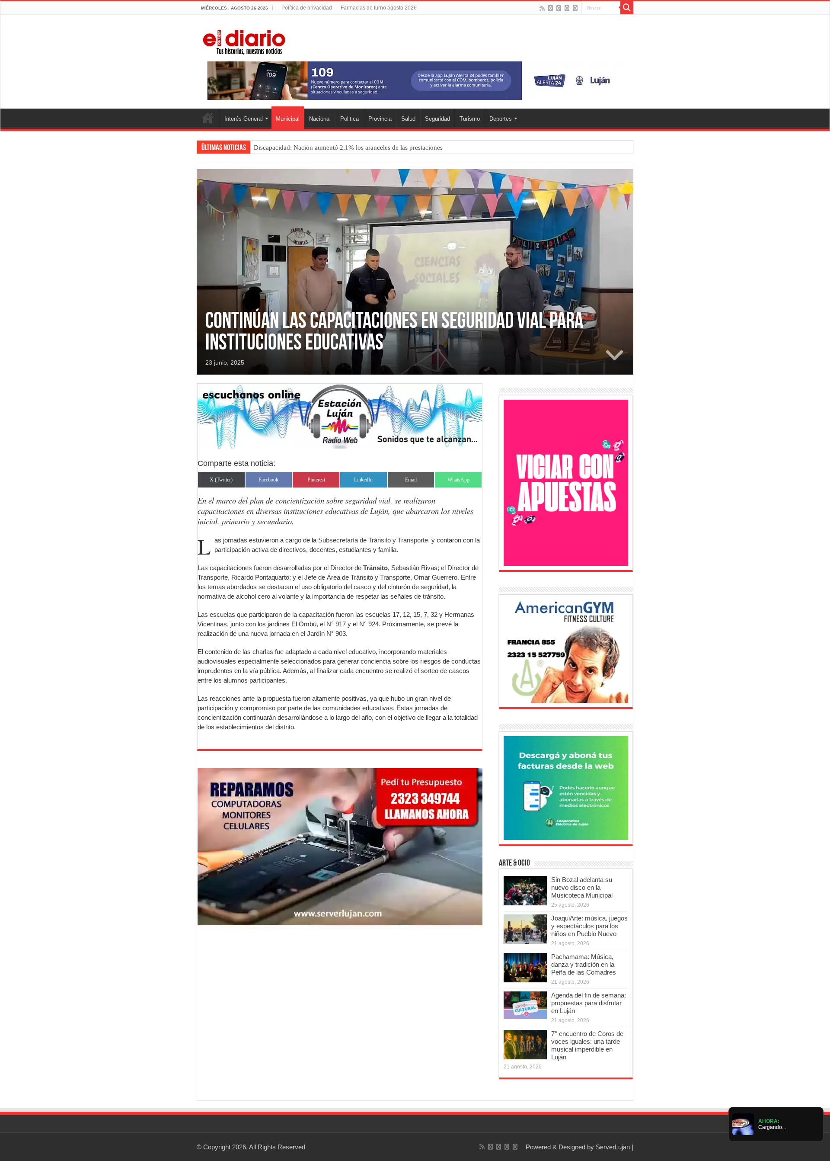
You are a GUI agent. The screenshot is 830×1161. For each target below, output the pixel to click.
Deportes (500, 118)
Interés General (243, 118)
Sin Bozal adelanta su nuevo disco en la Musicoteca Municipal (582, 887)
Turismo (470, 118)
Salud (408, 118)
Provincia (380, 118)
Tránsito (375, 567)
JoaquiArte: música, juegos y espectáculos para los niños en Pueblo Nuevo (589, 925)
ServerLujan (613, 1147)
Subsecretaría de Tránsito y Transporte (373, 540)
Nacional (320, 118)
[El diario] (244, 40)
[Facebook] (550, 8)
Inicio (208, 118)
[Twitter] (558, 8)
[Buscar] (626, 7)
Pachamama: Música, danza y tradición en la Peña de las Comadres (583, 964)
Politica (349, 118)
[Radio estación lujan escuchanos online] (340, 415)
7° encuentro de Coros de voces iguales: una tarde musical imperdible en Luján (587, 1045)
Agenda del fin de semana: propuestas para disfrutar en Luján (588, 1002)
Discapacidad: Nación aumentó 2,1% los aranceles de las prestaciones (348, 147)
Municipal (288, 118)
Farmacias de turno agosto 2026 (379, 8)
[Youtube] (567, 8)
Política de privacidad (306, 8)
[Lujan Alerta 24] (415, 80)
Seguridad (437, 118)
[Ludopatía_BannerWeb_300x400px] (566, 482)
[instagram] (575, 8)
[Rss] (542, 8)
